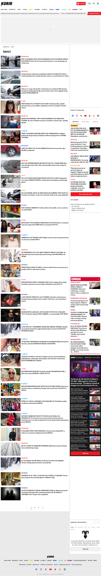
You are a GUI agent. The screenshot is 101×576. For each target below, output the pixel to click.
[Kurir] (6, 3)
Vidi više (85, 549)
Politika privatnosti (64, 564)
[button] (98, 522)
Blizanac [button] (80, 527)
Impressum (36, 564)
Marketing (22, 564)
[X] (81, 115)
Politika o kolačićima (46, 564)
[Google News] (98, 115)
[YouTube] (85, 115)
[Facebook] (73, 115)
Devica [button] (93, 527)
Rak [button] (85, 527)
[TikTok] (89, 115)
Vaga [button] (98, 527)
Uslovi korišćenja (77, 564)
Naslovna (6, 47)
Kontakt (29, 564)
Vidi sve (85, 453)
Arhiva (56, 564)
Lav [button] (89, 527)
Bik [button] (76, 527)
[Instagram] (77, 115)
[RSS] (94, 115)
